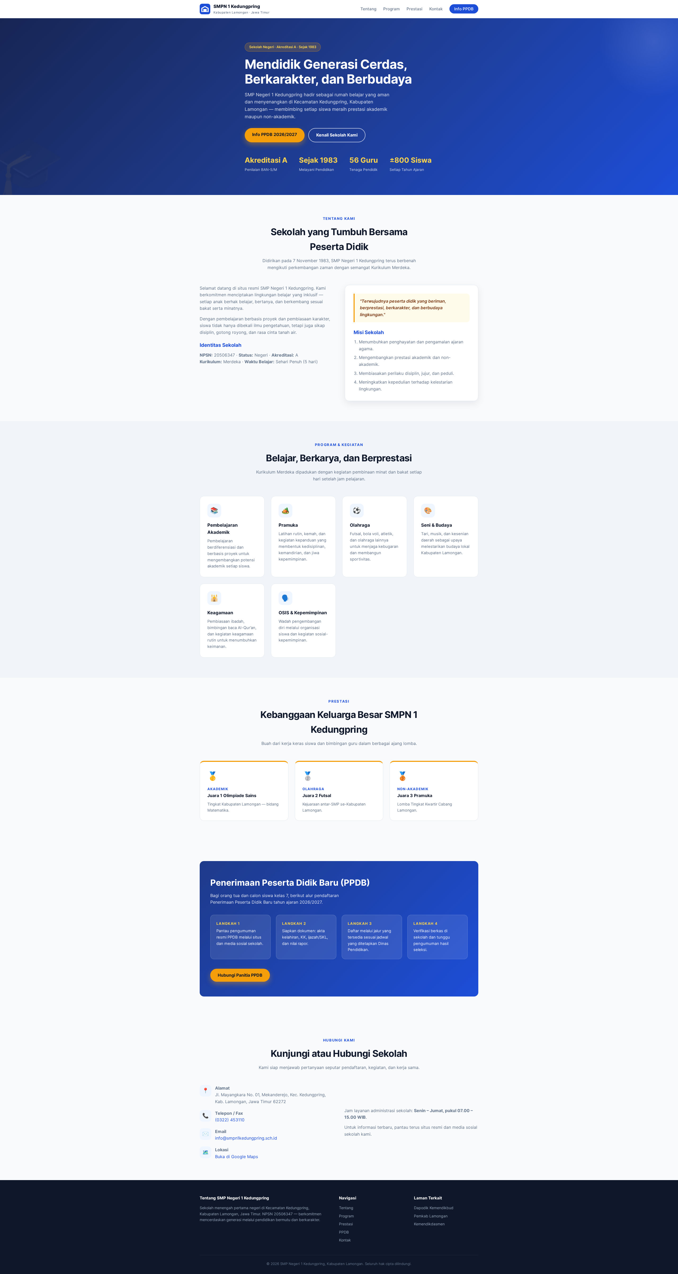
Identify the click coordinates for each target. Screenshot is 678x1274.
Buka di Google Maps (236, 1156)
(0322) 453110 (229, 1119)
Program (391, 8)
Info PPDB (464, 8)
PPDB (344, 1232)
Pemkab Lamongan (431, 1216)
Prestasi (414, 8)
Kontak (436, 8)
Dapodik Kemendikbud (433, 1207)
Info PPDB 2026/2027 (274, 134)
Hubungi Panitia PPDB (240, 975)
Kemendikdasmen (429, 1224)
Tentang (368, 8)
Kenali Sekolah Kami (337, 135)
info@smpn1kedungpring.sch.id (246, 1138)
